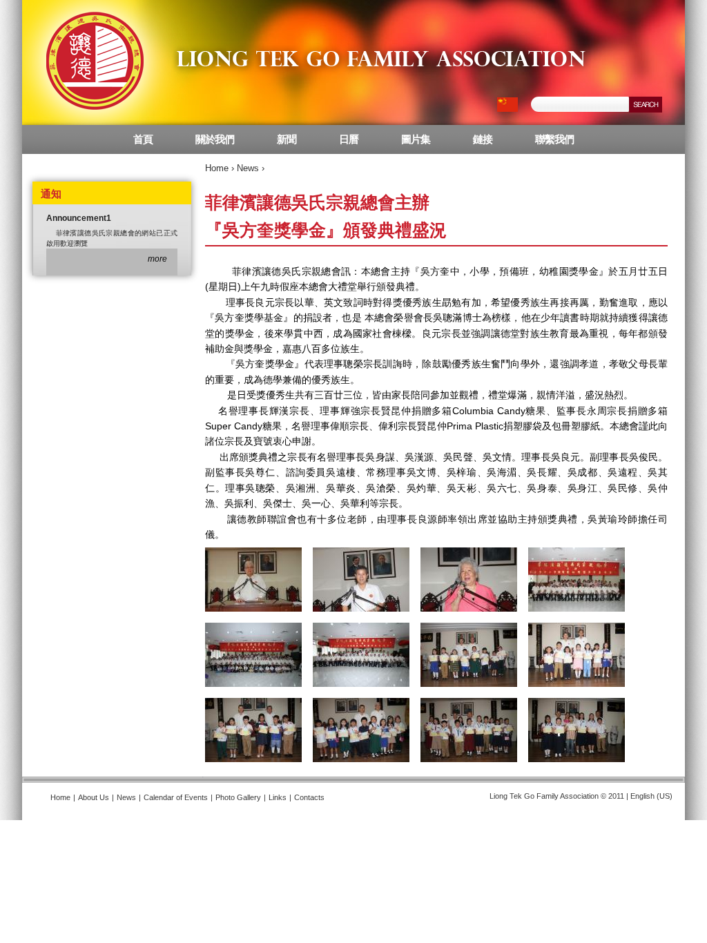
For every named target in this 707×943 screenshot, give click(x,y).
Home (217, 168)
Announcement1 (78, 218)
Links (278, 797)
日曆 (348, 139)
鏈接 (482, 139)
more (157, 259)
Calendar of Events (176, 797)
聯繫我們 (554, 139)
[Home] (306, 62)
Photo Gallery (238, 797)
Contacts (309, 797)
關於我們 (214, 139)
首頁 (143, 139)
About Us (93, 797)
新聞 (286, 139)
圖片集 (415, 139)
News (248, 168)
